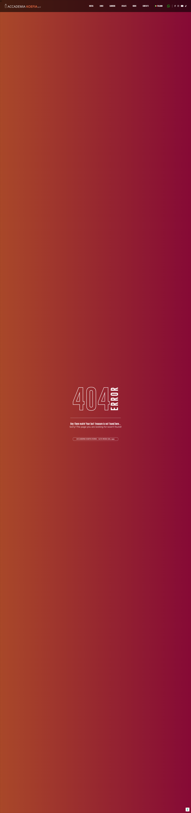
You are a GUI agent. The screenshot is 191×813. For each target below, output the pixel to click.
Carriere (112, 6)
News (134, 6)
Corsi (101, 6)
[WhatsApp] (168, 6)
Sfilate (124, 6)
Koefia (91, 6)
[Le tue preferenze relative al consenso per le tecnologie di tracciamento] (187, 809)
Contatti (146, 6)
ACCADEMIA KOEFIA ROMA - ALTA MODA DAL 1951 (95, 439)
